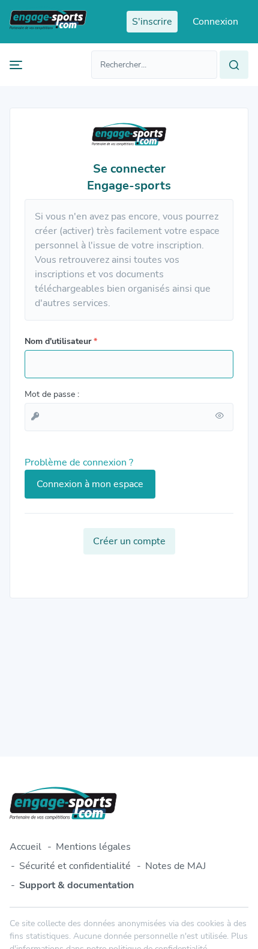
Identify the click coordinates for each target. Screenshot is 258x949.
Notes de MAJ (175, 866)
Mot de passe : (52, 394)
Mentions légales (93, 846)
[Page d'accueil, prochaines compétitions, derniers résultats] (48, 21)
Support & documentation (76, 885)
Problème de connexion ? (79, 462)
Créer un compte (129, 541)
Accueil (25, 846)
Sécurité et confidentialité (75, 866)
